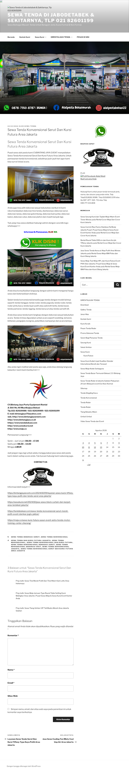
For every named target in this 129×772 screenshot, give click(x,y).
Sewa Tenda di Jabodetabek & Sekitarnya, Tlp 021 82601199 (51, 17)
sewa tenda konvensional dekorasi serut (33, 544)
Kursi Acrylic (85, 324)
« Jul (88, 464)
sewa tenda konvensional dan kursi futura (50, 542)
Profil (82, 173)
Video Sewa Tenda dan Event (92, 421)
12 (95, 447)
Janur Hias (84, 314)
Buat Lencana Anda (88, 179)
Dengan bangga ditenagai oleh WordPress (24, 766)
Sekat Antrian (86, 347)
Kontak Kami (24, 37)
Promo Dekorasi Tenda (89, 333)
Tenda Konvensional (88, 398)
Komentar (13, 635)
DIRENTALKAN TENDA (60, 37)
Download (84, 305)
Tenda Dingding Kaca (89, 393)
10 (83, 447)
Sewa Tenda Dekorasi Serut (25, 537)
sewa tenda (30, 126)
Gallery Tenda (85, 310)
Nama (11, 670)
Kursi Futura (88, 356)
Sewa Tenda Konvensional (54, 537)
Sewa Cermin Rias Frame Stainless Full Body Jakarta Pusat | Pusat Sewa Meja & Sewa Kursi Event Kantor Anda (99, 230)
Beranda (11, 37)
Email (11, 683)
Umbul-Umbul (86, 416)
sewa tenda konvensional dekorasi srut (39, 546)
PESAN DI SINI (83, 37)
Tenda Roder (85, 402)
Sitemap (83, 388)
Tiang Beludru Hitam (88, 412)
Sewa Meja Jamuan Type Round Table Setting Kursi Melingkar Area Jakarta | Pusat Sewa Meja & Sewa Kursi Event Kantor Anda (44, 595)
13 (101, 447)
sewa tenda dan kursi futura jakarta (31, 540)
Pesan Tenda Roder (88, 328)
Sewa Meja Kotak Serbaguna (92, 369)
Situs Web (13, 696)
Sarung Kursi (85, 342)
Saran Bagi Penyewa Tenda (91, 338)
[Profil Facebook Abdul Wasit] (92, 176)
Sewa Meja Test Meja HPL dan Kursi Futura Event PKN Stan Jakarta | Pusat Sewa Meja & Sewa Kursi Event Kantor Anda (100, 264)
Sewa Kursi (39, 37)
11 (89, 447)
